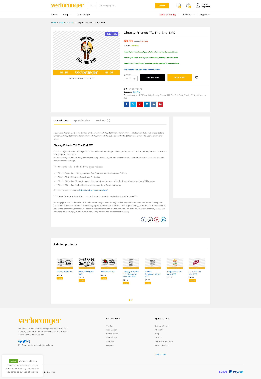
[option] (65, 274)
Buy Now (179, 77)
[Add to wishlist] (197, 77)
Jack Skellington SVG (86, 272)
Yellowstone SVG (64, 271)
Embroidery (111, 337)
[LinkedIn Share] (163, 219)
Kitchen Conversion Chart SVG (152, 273)
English (203, 15)
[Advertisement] (191, 157)
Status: (127, 45)
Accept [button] (13, 361)
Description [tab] (61, 120)
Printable (110, 341)
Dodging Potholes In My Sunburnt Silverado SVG (131, 273)
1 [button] (129, 300)
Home (54, 15)
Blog (157, 334)
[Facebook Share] (143, 219)
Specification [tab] (82, 120)
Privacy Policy (161, 345)
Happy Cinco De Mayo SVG (174, 272)
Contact (158, 337)
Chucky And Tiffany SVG (140, 95)
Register (206, 7)
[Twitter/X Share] (150, 219)
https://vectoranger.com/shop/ (93, 190)
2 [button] (132, 300)
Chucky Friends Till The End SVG (168, 95)
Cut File (136, 92)
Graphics (110, 345)
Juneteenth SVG (108, 271)
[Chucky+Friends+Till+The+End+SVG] (133, 104)
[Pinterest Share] (156, 219)
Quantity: (127, 75)
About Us (159, 330)
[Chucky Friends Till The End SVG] (126, 104)
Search (162, 5)
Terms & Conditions (164, 341)
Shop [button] (66, 15)
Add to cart (152, 77)
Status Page (160, 354)
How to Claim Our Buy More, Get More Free (142, 69)
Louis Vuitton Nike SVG (195, 272)
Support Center (162, 326)
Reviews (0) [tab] (102, 120)
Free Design (83, 15)
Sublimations (112, 334)
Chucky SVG (189, 95)
